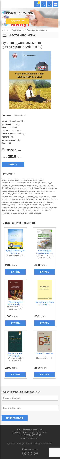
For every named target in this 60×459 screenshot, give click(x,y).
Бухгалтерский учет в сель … (15, 252)
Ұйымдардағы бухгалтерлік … (15, 303)
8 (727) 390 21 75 (32, 435)
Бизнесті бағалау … (44, 354)
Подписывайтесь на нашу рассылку (21, 392)
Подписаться (14, 418)
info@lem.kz (34, 438)
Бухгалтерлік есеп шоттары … (45, 303)
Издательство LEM (4, 4)
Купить (12, 164)
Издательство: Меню (21, 35)
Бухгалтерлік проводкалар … (44, 252)
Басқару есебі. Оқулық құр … (15, 354)
